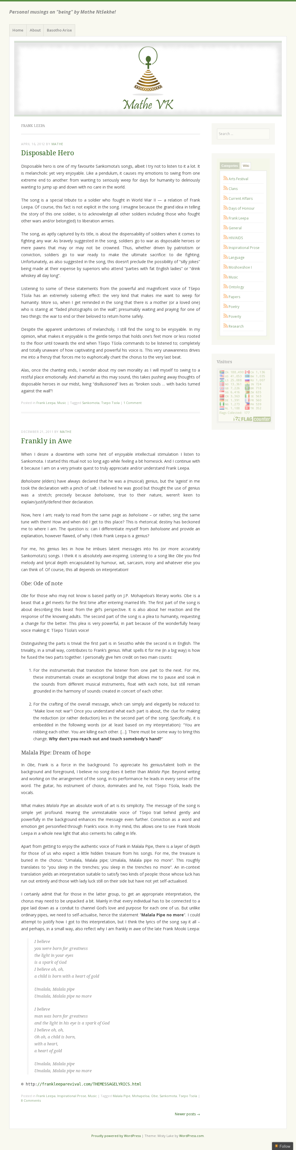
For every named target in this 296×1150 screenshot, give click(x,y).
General (235, 228)
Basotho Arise (59, 30)
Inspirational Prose (71, 1096)
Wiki (246, 165)
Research (236, 326)
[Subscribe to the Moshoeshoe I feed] (226, 267)
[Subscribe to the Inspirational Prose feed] (226, 247)
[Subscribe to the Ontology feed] (226, 287)
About (35, 30)
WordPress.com (191, 1136)
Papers (234, 296)
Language (237, 257)
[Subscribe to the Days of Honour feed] (226, 208)
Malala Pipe (121, 1096)
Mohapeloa (140, 1096)
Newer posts (187, 1114)
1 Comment (132, 402)
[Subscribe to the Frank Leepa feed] (226, 218)
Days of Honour (242, 208)
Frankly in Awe (46, 441)
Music (61, 402)
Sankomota (90, 402)
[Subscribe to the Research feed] (226, 326)
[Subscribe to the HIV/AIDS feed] (226, 237)
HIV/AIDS (236, 237)
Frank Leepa (46, 402)
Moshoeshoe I (240, 267)
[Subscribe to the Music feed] (226, 277)
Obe (154, 1096)
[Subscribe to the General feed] (226, 228)
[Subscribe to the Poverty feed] (226, 316)
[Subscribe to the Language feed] (226, 257)
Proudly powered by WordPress (116, 1136)
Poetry (234, 306)
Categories (229, 165)
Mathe (57, 144)
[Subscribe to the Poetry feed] (226, 306)
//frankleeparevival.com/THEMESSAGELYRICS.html (89, 1084)
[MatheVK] (148, 78)
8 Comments (31, 1100)
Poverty (235, 316)
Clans (233, 188)
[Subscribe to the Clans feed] (226, 188)
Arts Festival (238, 178)
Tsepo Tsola (110, 402)
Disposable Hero (47, 153)
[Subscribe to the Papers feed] (226, 296)
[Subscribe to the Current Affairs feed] (226, 198)
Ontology (236, 287)
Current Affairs (241, 198)
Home (17, 30)
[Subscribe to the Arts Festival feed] (226, 178)
